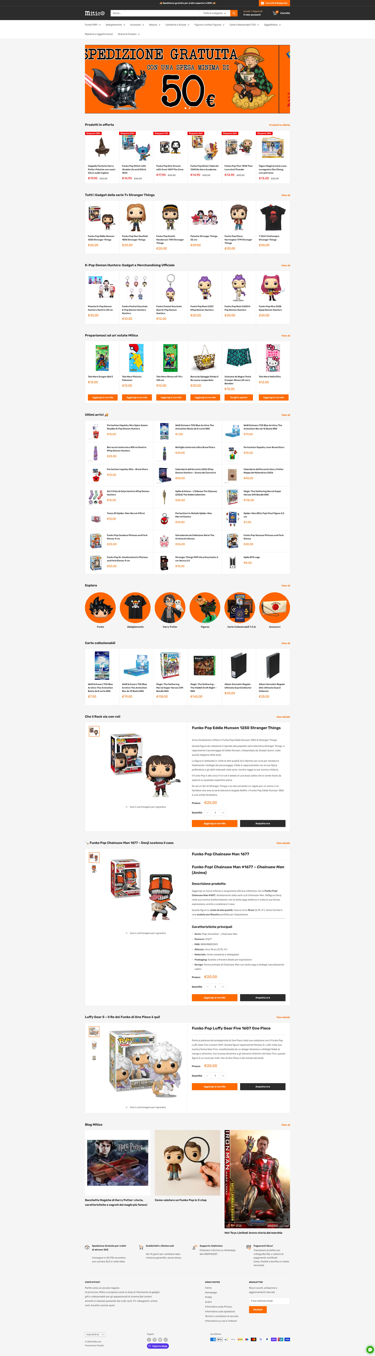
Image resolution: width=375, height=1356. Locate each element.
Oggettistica (271, 24)
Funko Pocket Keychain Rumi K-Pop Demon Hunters (169, 310)
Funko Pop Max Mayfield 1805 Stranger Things (135, 238)
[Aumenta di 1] (223, 813)
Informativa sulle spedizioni (220, 1311)
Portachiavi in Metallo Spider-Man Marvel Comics (193, 515)
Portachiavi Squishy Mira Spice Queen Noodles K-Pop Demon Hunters (127, 427)
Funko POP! (91, 24)
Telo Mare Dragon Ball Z (100, 376)
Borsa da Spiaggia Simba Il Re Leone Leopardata (204, 378)
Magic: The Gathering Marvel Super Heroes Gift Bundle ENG (262, 493)
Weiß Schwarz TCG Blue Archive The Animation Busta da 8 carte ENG (194, 427)
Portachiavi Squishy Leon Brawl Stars (264, 447)
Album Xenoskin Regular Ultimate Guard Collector (238, 686)
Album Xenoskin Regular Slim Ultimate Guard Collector (272, 687)
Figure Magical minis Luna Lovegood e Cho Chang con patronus (273, 169)
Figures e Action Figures (208, 24)
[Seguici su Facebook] (149, 1340)
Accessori (135, 24)
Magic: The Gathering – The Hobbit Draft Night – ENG (203, 687)
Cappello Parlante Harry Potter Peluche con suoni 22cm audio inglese (101, 169)
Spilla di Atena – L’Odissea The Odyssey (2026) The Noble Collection (196, 493)
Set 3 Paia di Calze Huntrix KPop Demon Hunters (128, 493)
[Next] (290, 157)
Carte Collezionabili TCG (243, 24)
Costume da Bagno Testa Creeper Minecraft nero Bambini (238, 380)
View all (286, 195)
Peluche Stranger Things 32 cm (203, 238)
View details (283, 716)
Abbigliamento (114, 24)
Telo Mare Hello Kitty (270, 376)
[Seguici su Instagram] (154, 1340)
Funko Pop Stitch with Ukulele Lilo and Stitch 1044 (134, 169)
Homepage (211, 1292)
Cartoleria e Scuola (176, 24)
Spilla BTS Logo (252, 557)
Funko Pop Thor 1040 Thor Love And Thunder (239, 168)
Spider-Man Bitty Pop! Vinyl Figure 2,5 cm (264, 515)
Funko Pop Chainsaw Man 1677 (220, 854)
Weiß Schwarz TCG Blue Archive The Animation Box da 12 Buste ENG (263, 427)
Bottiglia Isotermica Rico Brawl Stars (195, 447)
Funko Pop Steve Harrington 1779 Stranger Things (238, 239)
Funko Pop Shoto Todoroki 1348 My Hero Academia (204, 168)
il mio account (252, 14)
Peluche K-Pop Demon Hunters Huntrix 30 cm (100, 308)
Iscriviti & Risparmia (276, 3)
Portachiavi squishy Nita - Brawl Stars (127, 469)
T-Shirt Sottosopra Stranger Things (269, 238)
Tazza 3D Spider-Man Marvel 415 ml (126, 513)
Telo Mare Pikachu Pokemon (132, 378)
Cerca (208, 1287)
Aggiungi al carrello (102, 397)
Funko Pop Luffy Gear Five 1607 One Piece (231, 1028)
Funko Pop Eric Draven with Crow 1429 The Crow (169, 168)
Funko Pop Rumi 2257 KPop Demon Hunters (202, 308)
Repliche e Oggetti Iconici (99, 34)
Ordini (208, 1301)
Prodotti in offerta (280, 125)
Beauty (153, 24)
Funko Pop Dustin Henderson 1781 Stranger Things (170, 239)
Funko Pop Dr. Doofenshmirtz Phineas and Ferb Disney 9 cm (127, 559)
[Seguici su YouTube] (160, 1340)
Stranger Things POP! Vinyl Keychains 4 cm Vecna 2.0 (196, 559)
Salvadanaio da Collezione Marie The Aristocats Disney (194, 537)
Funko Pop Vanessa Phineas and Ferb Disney (264, 537)
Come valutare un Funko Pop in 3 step (181, 1200)
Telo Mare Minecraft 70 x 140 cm (169, 378)
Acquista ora (262, 823)
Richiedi (257, 1309)
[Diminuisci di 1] (207, 813)
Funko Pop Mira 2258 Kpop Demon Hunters (270, 308)
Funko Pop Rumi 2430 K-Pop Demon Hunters (238, 308)
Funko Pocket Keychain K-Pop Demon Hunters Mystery (135, 310)
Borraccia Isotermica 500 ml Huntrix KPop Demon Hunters (126, 449)
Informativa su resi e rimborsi (221, 1320)
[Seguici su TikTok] (166, 1340)
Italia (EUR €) (93, 1334)
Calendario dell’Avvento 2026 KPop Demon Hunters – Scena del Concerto (195, 471)
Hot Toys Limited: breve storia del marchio (253, 1232)
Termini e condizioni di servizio (221, 1316)
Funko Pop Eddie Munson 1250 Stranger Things (101, 238)
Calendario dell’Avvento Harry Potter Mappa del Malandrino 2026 (264, 471)
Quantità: (197, 812)
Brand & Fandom (127, 34)
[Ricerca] (234, 13)
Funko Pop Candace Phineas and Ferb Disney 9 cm (127, 537)
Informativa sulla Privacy (218, 1306)
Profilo (208, 1297)
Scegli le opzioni (238, 397)
